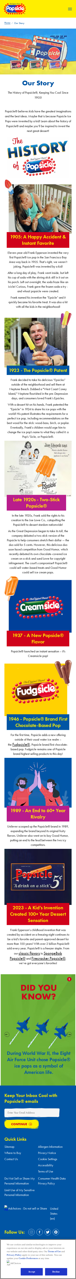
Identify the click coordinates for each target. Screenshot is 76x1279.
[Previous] (7, 1034)
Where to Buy (12, 1153)
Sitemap (9, 1147)
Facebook (39, 1232)
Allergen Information (50, 1147)
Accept (31, 1271)
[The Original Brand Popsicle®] (15, 12)
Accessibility (45, 1165)
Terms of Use (45, 1171)
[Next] (69, 1034)
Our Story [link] (19, 23)
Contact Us (11, 1159)
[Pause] (69, 979)
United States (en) (54, 1213)
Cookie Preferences (28, 1258)
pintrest (56, 1232)
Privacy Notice (47, 1153)
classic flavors (29, 953)
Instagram (31, 1232)
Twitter (48, 1232)
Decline (56, 1271)
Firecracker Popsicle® (48, 958)
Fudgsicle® (21, 744)
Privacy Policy (14, 1255)
